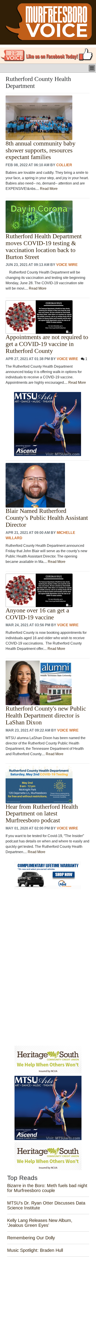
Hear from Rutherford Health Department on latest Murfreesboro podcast (42, 813)
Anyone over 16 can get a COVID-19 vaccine (37, 614)
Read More (49, 189)
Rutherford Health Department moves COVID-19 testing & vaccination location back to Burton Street (44, 246)
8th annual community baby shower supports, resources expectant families (40, 150)
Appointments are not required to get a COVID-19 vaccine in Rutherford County (47, 344)
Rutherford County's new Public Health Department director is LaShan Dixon (46, 715)
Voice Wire (67, 265)
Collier (64, 165)
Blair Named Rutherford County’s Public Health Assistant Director (47, 518)
